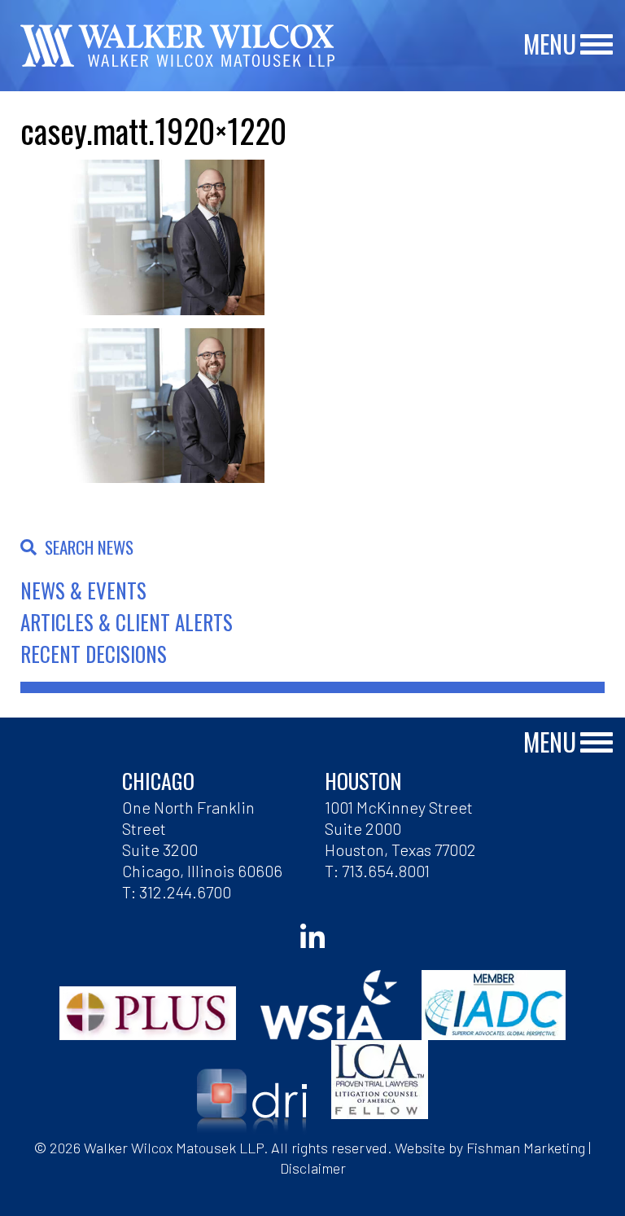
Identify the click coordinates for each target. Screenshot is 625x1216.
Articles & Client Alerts (126, 622)
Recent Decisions (93, 654)
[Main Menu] (596, 45)
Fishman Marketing (525, 1148)
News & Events (83, 590)
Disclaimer (313, 1168)
